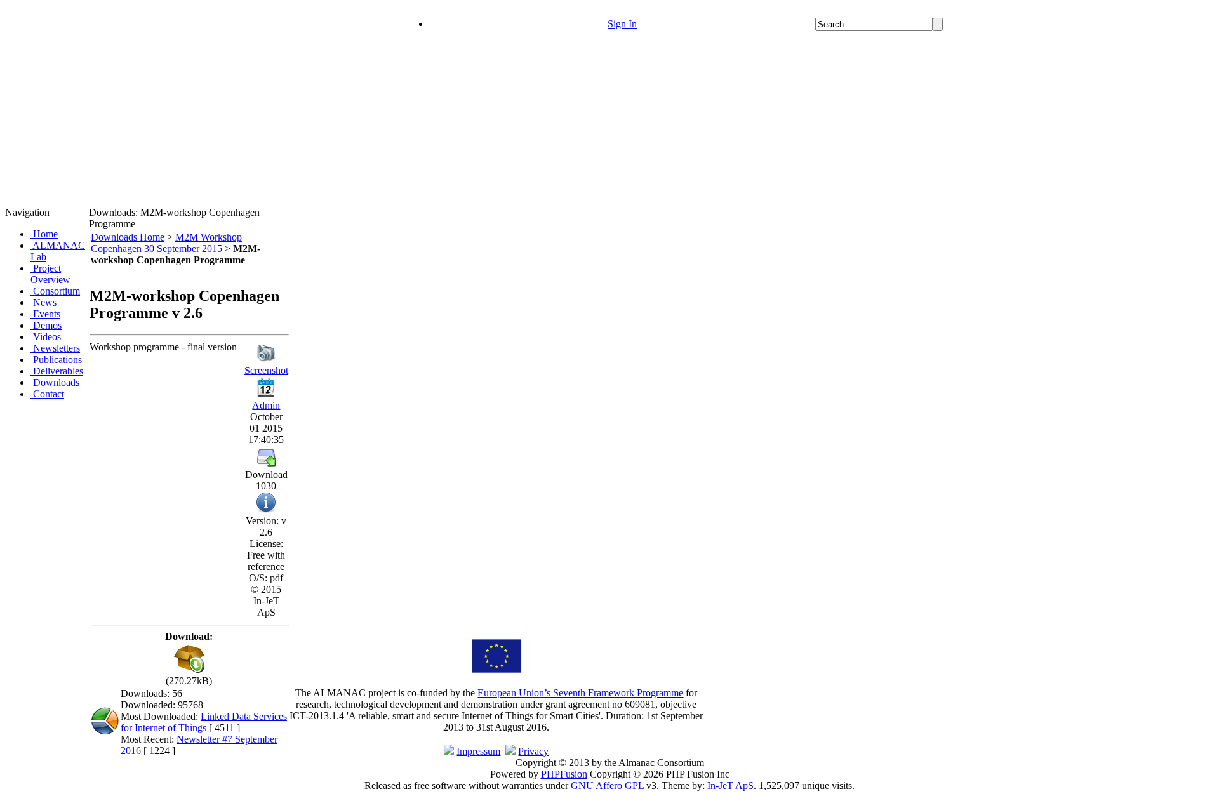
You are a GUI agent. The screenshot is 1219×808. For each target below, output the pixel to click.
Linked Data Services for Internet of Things (204, 722)
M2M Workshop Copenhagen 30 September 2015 (166, 243)
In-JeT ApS (730, 785)
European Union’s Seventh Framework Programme (580, 692)
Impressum (478, 751)
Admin (266, 405)
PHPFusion (564, 774)
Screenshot (266, 370)
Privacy (533, 751)
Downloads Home (127, 237)
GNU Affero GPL (607, 785)
